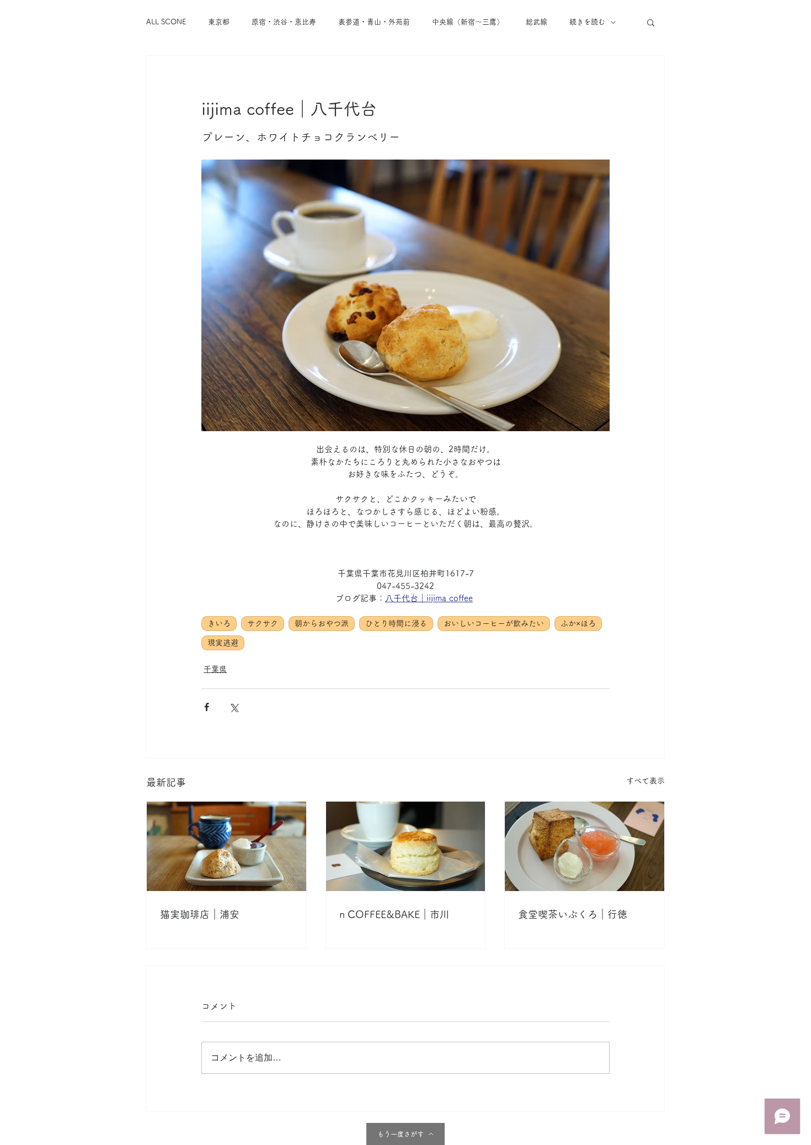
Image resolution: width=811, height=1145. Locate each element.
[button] (650, 22)
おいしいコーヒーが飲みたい (494, 623)
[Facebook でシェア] (206, 707)
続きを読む (587, 21)
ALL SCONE (166, 21)
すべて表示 (645, 780)
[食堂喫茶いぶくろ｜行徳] (584, 846)
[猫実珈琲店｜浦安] (226, 846)
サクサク (262, 623)
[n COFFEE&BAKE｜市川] (405, 846)
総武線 (536, 21)
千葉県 (215, 669)
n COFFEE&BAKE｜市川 (394, 914)
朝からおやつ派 (322, 623)
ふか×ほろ (578, 623)
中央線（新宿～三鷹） (468, 21)
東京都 (219, 21)
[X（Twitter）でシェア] (233, 707)
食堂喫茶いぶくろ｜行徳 (572, 914)
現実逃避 (222, 642)
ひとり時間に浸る (396, 623)
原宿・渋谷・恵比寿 (284, 21)
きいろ (219, 623)
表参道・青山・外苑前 (374, 21)
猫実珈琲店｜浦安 (199, 914)
